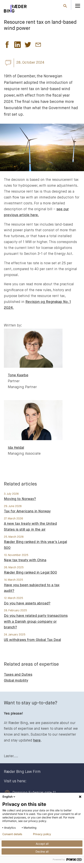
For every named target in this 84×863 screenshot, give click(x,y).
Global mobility (16, 680)
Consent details (12, 834)
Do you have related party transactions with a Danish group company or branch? (36, 621)
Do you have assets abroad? (27, 603)
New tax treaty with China (25, 560)
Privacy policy (42, 834)
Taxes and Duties (18, 675)
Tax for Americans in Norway (27, 511)
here (37, 740)
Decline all (42, 851)
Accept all (42, 843)
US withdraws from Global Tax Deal (32, 640)
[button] (7, 45)
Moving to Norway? (20, 499)
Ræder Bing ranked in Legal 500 (30, 572)
